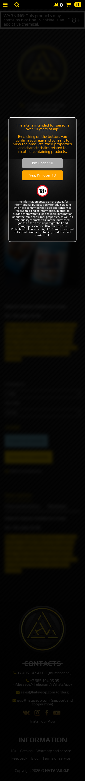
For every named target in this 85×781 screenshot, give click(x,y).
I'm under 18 (42, 163)
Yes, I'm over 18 (42, 175)
